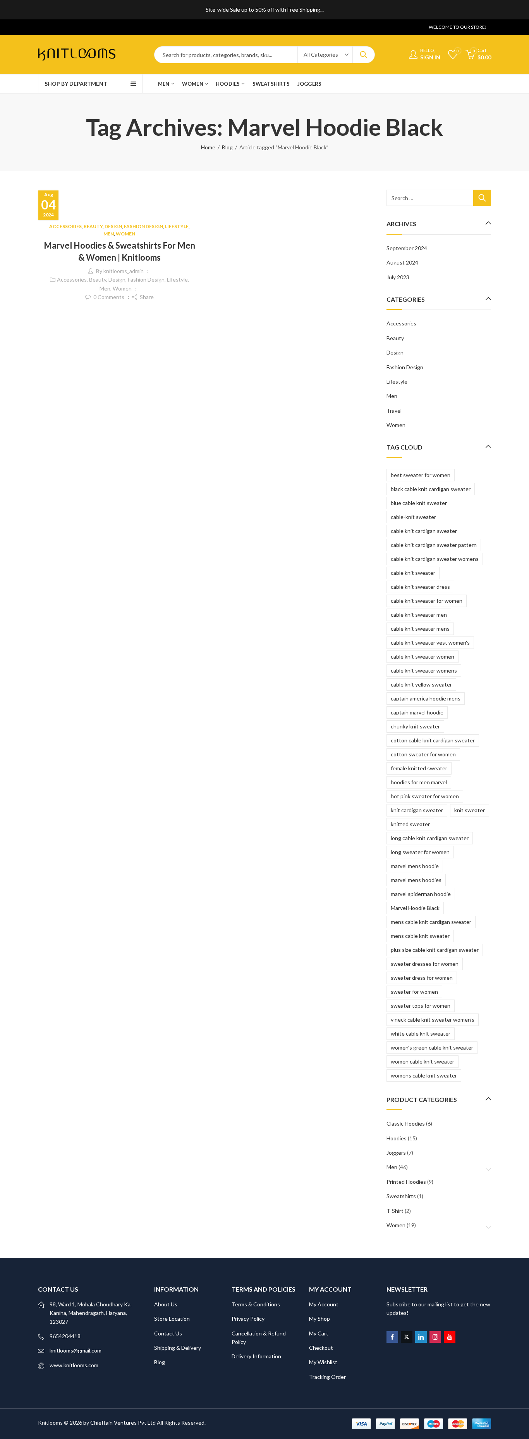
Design (113, 226)
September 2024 (406, 248)
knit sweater (469, 810)
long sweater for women (420, 852)
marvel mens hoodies (416, 880)
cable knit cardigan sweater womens (435, 558)
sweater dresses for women (425, 963)
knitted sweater (410, 824)
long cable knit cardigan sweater (430, 838)
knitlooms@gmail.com (75, 1350)
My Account (323, 1304)
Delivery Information (256, 1356)
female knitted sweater (419, 768)
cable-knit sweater (413, 517)
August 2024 (402, 262)
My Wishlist (323, 1362)
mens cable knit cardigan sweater (431, 921)
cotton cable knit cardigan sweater (433, 740)
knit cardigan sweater (417, 810)
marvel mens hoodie (415, 866)
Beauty (93, 226)
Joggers (396, 1152)
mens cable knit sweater (420, 935)
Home (208, 147)
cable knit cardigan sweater (424, 531)
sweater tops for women (420, 1005)
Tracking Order (327, 1376)
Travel (394, 410)
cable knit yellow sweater (421, 684)
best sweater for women (420, 475)
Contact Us (168, 1333)
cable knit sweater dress (420, 586)
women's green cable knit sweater (432, 1047)
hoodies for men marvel (419, 782)
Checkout (321, 1347)
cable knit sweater (413, 572)
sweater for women (414, 991)
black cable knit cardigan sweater (431, 489)
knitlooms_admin (123, 271)
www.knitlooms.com (74, 1365)
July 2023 (397, 277)
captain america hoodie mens (425, 698)
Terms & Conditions (256, 1304)
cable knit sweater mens (420, 628)
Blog (227, 147)
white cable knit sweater (420, 1033)
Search (363, 54)
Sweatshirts (401, 1196)
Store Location (172, 1318)
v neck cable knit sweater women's (432, 1019)
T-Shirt (395, 1210)
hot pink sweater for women (425, 796)
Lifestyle (177, 226)
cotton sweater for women (423, 754)
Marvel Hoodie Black (415, 908)
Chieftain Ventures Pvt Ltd (123, 1422)
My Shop (319, 1318)
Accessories (65, 226)
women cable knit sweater (422, 1061)
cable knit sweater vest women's (430, 642)
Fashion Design (143, 226)
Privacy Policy (248, 1318)
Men (108, 234)
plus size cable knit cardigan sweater (435, 949)
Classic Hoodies (405, 1123)
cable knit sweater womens (424, 670)
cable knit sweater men (419, 614)
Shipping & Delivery (177, 1347)
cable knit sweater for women (426, 600)
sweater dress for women (422, 977)
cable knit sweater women (422, 656)
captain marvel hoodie (417, 712)
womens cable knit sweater (424, 1075)
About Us (165, 1304)
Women (125, 234)
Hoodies (396, 1138)
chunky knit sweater (415, 726)
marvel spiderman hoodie (421, 894)
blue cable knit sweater (419, 503)
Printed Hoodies (406, 1181)
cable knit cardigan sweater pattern (434, 544)
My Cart (318, 1333)
